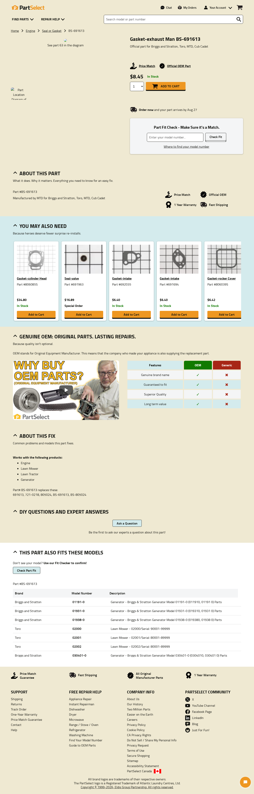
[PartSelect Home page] (28, 7)
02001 (76, 637)
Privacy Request (138, 745)
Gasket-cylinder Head (32, 278)
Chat (169, 7)
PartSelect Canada (139, 771)
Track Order (19, 709)
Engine (30, 31)
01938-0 (78, 619)
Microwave (76, 719)
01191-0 (78, 602)
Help (14, 730)
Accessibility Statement (143, 766)
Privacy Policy (136, 725)
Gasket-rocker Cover (221, 278)
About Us (133, 699)
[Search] (239, 19)
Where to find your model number (186, 146)
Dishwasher (77, 709)
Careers (132, 719)
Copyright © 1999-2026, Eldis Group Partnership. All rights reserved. (127, 787)
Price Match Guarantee (26, 719)
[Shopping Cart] (239, 7)
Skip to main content (127, 25)
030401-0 (79, 655)
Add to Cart (170, 86)
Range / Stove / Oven (83, 725)
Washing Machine (81, 735)
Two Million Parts (138, 709)
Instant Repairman (81, 704)
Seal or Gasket (52, 31)
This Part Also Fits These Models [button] (61, 552)
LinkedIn (198, 718)
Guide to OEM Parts (82, 745)
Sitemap (132, 761)
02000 (76, 628)
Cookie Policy (136, 730)
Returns (16, 704)
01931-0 (78, 610)
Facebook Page (202, 711)
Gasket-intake (122, 278)
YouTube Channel (203, 705)
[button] (23, 19)
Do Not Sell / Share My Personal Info (151, 740)
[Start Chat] (245, 782)
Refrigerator (77, 730)
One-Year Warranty (24, 714)
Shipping (17, 699)
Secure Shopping (138, 755)
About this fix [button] (37, 436)
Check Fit (216, 136)
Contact (16, 725)
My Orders (189, 7)
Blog (195, 724)
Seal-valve (71, 278)
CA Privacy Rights (139, 735)
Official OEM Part (179, 66)
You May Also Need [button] (43, 226)
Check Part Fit (26, 570)
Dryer (73, 714)
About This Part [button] (39, 173)
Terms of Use (135, 750)
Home (15, 31)
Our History (135, 704)
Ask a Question (127, 523)
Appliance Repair (80, 699)
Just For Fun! (200, 730)
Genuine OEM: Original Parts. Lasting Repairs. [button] (77, 336)
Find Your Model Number (85, 740)
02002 (76, 646)
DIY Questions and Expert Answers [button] (64, 511)
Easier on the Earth (140, 714)
